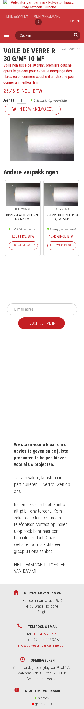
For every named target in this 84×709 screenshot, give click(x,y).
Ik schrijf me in (42, 323)
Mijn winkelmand (47, 19)
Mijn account (17, 17)
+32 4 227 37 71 (45, 634)
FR (72, 21)
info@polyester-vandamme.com (42, 645)
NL (78, 21)
